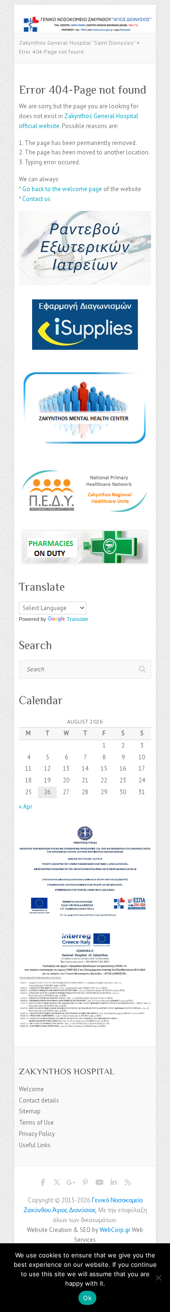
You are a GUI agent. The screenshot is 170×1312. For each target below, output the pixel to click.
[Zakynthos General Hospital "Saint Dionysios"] (85, 20)
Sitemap (30, 1111)
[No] (158, 1277)
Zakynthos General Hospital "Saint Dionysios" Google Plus (71, 1184)
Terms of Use (36, 1123)
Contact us (36, 199)
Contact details (39, 1100)
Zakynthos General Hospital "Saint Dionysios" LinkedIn (113, 1184)
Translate (77, 619)
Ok (87, 1298)
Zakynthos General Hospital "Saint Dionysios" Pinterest (85, 1184)
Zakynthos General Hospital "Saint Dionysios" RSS (127, 1184)
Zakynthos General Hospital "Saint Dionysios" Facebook (42, 1184)
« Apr (25, 807)
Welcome (31, 1089)
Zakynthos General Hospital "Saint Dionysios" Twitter (57, 1184)
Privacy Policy (37, 1134)
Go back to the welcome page (62, 189)
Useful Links (35, 1145)
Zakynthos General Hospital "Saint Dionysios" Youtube (99, 1184)
